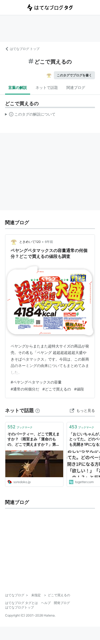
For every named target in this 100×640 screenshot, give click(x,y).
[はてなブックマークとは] (37, 410)
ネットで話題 (46, 87)
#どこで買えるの (56, 389)
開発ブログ (62, 603)
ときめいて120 (30, 242)
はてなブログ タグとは (21, 603)
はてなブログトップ (19, 607)
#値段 (79, 389)
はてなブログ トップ (24, 49)
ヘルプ (46, 603)
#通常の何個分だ (25, 389)
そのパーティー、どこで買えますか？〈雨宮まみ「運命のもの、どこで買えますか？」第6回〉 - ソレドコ (33, 439)
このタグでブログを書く (74, 75)
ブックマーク (20, 426)
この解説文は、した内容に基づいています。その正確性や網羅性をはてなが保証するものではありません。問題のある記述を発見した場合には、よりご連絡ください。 (30, 115)
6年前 (49, 242)
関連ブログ (75, 87)
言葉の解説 (17, 87)
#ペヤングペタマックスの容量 (36, 382)
